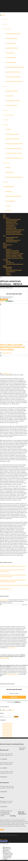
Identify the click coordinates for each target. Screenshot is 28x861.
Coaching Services (10, 52)
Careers (6, 181)
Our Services (7, 28)
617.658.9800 (3, 759)
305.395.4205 (3, 806)
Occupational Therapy (11, 62)
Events (5, 110)
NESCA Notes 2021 (7, 729)
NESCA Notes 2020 (6, 352)
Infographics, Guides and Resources (14, 177)
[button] (4, 841)
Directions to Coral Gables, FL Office (14, 158)
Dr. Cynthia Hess (4, 599)
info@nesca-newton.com (12, 674)
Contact (6, 124)
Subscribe (4, 299)
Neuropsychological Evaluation (13, 33)
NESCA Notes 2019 (7, 726)
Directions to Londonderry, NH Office (14, 143)
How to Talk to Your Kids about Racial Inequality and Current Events (12, 347)
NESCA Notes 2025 (7, 735)
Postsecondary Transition (12, 48)
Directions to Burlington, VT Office (14, 153)
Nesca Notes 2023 (7, 732)
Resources (7, 162)
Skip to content (3, 839)
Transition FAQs (9, 95)
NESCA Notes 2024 (7, 733)
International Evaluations (12, 38)
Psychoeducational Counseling (13, 76)
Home (5, 19)
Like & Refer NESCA (5, 814)
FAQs (5, 86)
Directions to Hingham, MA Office (13, 148)
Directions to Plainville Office (12, 138)
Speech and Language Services (13, 71)
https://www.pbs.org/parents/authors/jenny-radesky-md (13, 566)
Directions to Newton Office (12, 134)
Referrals (8, 167)
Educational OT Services (11, 105)
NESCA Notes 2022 (7, 730)
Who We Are (9, 191)
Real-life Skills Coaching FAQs (13, 100)
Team (5, 24)
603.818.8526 (3, 776)
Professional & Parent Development (14, 81)
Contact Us (8, 129)
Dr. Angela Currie (11, 647)
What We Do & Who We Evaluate (13, 196)
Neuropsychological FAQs (12, 91)
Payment (6, 119)
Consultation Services (11, 57)
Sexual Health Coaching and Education (15, 67)
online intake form (4, 658)
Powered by (3, 301)
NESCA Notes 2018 (7, 724)
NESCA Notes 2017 (7, 723)
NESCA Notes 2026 (7, 736)
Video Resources (10, 172)
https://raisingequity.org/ (5, 588)
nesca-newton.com (4, 812)
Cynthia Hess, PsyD (6, 373)
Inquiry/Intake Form (9, 115)
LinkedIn (2, 815)
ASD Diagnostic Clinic (11, 43)
